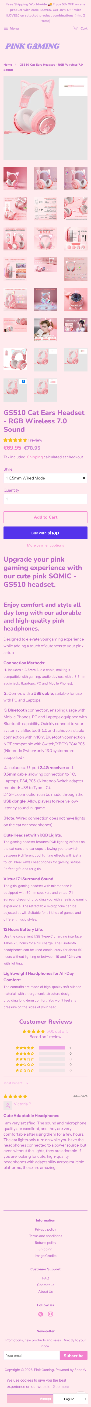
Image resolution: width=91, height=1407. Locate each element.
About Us (45, 1291)
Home (8, 65)
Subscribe (74, 1356)
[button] (16, 440)
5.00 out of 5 (57, 1031)
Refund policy (45, 1243)
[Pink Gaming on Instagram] (50, 1315)
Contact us (45, 1285)
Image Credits (45, 1256)
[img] (15, 1096)
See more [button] (61, 1387)
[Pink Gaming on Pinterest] (40, 1315)
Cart (84, 28)
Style (8, 469)
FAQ (45, 1278)
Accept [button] (45, 1398)
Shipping (35, 457)
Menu (14, 28)
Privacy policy (45, 1229)
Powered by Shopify (71, 1370)
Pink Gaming (44, 1370)
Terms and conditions (45, 1236)
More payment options (45, 545)
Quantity (11, 490)
